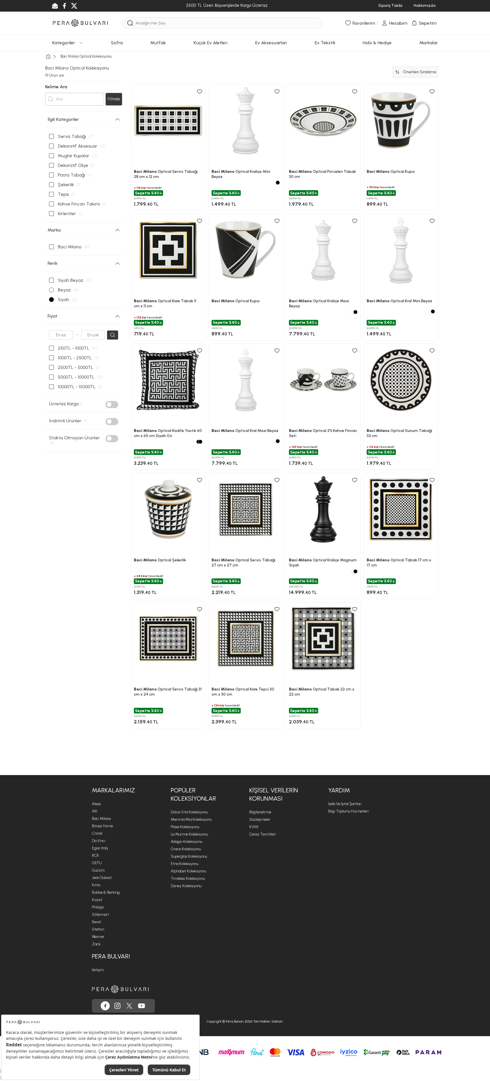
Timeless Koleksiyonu (188, 878)
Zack (96, 944)
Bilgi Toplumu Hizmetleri (348, 811)
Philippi (98, 907)
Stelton (98, 929)
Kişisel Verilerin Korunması (273, 794)
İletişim (98, 969)
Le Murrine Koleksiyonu (189, 834)
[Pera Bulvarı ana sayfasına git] (120, 989)
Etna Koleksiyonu (184, 863)
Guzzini (98, 870)
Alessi (96, 803)
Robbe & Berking (106, 892)
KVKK (254, 826)
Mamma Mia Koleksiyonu (191, 819)
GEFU (97, 862)
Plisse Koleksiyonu (185, 826)
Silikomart (100, 914)
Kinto (96, 885)
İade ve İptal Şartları (345, 803)
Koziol (97, 899)
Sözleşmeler (259, 819)
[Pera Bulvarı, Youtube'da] (141, 1005)
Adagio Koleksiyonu (186, 841)
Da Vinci (98, 840)
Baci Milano (101, 818)
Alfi (94, 811)
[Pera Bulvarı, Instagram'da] (117, 1005)
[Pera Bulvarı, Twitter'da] (129, 1005)
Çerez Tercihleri (262, 834)
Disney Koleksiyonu (186, 885)
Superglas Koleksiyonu (189, 856)
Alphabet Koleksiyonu (188, 871)
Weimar (98, 936)
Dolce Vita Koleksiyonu (189, 812)
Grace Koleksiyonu (186, 849)
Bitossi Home (102, 826)
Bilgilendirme (260, 812)
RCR (95, 855)
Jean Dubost (102, 877)
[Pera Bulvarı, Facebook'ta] (105, 1005)
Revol (96, 922)
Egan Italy (100, 848)
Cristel (97, 833)
